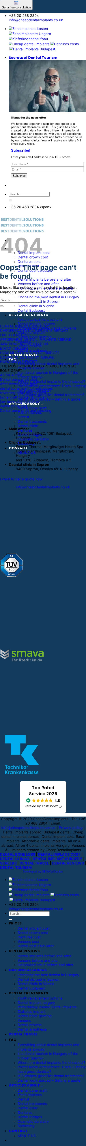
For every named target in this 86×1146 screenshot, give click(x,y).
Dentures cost (29, 261)
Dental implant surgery (36, 323)
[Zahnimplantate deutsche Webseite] (28, 39)
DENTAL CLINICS (15, 859)
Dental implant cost (34, 928)
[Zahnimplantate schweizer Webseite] (30, 34)
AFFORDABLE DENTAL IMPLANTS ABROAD (36, 339)
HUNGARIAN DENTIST (18, 361)
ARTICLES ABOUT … (26, 1085)
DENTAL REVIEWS (68, 863)
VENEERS (8, 863)
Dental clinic (28, 426)
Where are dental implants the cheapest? (51, 381)
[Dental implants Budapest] (32, 49)
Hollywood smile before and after (45, 965)
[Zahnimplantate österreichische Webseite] (28, 28)
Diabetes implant (31, 1011)
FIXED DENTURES (15, 335)
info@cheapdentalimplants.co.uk (36, 20)
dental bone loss (13, 406)
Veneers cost (28, 941)
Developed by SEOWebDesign (43, 871)
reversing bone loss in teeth (23, 393)
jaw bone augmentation (19, 401)
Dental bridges (30, 1117)
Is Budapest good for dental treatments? (51, 395)
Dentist (23, 417)
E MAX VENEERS (14, 348)
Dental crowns (29, 1025)
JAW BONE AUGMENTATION (24, 344)
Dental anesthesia (32, 350)
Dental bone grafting (35, 337)
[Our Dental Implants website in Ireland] (29, 44)
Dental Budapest (31, 310)
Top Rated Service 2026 (43, 791)
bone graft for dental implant (24, 397)
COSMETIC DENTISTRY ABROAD (27, 357)
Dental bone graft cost (18, 379)
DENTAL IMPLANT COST (59, 854)
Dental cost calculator (36, 946)
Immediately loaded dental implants (47, 1007)
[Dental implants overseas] (64, 44)
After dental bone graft (18, 384)
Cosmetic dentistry (33, 439)
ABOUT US (27, 1136)
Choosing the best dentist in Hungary (48, 297)
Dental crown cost (33, 932)
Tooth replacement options (40, 998)
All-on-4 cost (11, 375)
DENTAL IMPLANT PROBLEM (24, 326)
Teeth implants (30, 1094)
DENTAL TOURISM (16, 867)
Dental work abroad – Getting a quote (49, 399)
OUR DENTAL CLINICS (28, 969)
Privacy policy (70, 827)
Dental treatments (32, 1103)
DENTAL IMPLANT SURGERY (57, 859)
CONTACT (18, 1130)
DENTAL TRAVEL (34, 863)
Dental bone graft (32, 408)
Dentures (25, 1112)
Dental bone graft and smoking (25, 410)
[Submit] (10, 200)
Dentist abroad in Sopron (38, 979)
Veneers (24, 1020)
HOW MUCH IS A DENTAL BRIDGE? (29, 353)
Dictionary (26, 1126)
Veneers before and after (38, 284)
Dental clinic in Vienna (36, 306)
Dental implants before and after (44, 279)
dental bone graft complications (26, 388)
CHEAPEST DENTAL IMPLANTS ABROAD (34, 330)
